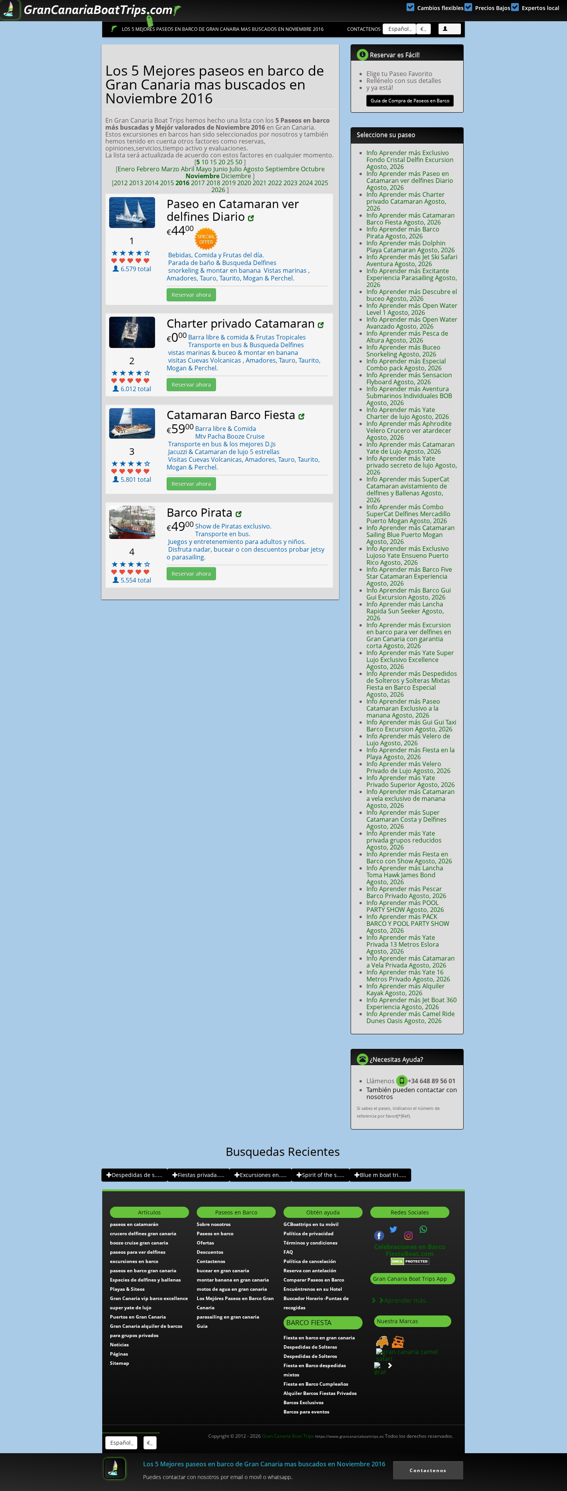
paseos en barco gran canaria (143, 1270)
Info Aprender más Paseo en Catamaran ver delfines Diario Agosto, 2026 (409, 180)
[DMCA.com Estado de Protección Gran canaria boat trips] (410, 1260)
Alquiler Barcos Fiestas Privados (320, 1393)
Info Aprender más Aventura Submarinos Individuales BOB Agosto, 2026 (409, 396)
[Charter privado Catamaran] (322, 325)
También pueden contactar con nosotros (411, 1093)
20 (221, 162)
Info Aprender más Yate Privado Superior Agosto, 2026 (410, 781)
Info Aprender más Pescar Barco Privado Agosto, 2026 (406, 892)
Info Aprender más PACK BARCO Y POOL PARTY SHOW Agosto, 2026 (407, 923)
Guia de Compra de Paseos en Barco (410, 100)
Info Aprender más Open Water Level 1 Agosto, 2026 (411, 309)
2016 (182, 183)
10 (204, 162)
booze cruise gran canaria (139, 1242)
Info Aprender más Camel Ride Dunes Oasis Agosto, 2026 (410, 1017)
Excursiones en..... (263, 1175)
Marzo (170, 169)
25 (230, 162)
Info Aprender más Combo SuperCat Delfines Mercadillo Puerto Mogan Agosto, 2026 (408, 514)
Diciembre (236, 176)
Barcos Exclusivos (304, 1402)
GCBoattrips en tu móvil (311, 1224)
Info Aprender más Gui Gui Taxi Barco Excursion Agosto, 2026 (411, 725)
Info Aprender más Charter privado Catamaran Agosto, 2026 (406, 201)
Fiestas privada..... (201, 1175)
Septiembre (282, 169)
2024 (306, 183)
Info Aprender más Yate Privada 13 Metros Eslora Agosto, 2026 (402, 944)
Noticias (119, 1344)
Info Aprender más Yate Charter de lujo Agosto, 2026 (407, 413)
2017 (198, 183)
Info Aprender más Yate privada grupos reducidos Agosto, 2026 (404, 840)
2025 (321, 183)
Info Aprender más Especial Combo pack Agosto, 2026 (406, 364)
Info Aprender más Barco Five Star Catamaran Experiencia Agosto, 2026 (409, 576)
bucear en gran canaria (223, 1270)
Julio (236, 169)
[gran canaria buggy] (381, 1341)
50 (238, 162)
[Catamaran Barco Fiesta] (302, 416)
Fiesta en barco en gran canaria (319, 1337)
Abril (187, 169)
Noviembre (202, 176)
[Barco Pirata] (239, 514)
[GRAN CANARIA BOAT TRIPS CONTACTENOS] (423, 1229)
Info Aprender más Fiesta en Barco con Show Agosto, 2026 (409, 857)
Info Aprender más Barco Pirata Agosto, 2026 (402, 232)
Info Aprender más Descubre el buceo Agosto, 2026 (411, 295)
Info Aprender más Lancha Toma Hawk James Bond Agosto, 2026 (404, 875)
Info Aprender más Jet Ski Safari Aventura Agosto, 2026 (411, 260)
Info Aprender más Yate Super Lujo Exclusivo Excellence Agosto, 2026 (410, 659)
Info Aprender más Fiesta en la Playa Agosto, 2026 (410, 753)
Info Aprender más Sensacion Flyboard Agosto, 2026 (409, 378)
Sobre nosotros (214, 1224)
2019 (229, 183)
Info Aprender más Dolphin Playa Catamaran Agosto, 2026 (410, 246)
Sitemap (119, 1363)
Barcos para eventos (306, 1411)
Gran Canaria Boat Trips (323, 1436)
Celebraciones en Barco (410, 1247)
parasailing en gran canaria (228, 1317)
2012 (121, 183)
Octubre (313, 169)
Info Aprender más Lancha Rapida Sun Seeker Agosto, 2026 (405, 611)
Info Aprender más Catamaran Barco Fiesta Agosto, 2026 (410, 218)
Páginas (119, 1354)
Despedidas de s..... (137, 1175)
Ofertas (205, 1242)
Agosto (253, 169)
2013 (136, 183)
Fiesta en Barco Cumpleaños (316, 1384)
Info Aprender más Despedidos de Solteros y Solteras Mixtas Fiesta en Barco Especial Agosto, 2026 (411, 684)
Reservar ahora (191, 294)
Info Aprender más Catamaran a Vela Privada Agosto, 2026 (410, 961)
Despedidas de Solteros (310, 1356)
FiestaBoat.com (410, 1254)
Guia (202, 1326)
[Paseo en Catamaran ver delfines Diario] (252, 218)
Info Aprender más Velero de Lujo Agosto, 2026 (408, 739)
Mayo (204, 169)
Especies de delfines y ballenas (145, 1280)
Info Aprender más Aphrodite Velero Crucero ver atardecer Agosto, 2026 (409, 430)
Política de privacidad (309, 1233)
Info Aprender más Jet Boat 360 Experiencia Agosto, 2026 (411, 1003)
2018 (213, 183)
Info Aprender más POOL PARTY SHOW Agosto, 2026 (405, 906)
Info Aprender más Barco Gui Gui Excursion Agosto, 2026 (408, 593)
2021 (260, 183)
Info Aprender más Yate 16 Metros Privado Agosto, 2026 (408, 975)
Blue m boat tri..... (383, 1175)
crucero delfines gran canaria (143, 1233)
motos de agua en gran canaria (232, 1289)
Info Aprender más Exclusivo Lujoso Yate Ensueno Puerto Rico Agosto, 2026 (407, 555)
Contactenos (364, 29)
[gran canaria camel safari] (412, 1354)
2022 (275, 183)
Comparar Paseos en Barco (314, 1280)
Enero (126, 169)
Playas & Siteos (127, 1289)
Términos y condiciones (311, 1242)
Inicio (114, 29)
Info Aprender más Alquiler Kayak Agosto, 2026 (405, 989)
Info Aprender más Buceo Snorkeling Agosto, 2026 (403, 350)
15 (213, 162)
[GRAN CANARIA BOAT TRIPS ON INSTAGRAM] (408, 1235)
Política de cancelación (310, 1261)
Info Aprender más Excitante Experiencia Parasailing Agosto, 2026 (411, 278)
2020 (244, 183)
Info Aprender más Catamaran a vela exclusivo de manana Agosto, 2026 (410, 798)
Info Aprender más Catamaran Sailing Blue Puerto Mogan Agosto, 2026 (410, 534)
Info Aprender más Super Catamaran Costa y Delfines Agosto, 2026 (406, 819)
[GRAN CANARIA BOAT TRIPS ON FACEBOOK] (379, 1235)
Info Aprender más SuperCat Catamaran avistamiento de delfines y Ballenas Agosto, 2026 (407, 489)
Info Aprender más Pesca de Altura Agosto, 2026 (407, 336)
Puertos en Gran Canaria (138, 1317)
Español (398, 28)
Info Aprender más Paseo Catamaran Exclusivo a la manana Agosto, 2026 (403, 708)
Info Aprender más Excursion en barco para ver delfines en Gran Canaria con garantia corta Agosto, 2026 (408, 635)
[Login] (450, 29)
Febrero (148, 169)
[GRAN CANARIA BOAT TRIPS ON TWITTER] (393, 1229)
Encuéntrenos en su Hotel (313, 1289)
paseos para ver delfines (137, 1252)
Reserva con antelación (310, 1270)
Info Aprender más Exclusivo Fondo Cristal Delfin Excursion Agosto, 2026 (410, 160)
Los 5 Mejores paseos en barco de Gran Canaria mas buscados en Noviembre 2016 (223, 29)
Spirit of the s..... (323, 1175)
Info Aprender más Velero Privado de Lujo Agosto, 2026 (408, 767)
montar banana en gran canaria (233, 1280)
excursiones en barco (134, 1261)
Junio (220, 169)
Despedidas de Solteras (310, 1347)
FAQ (288, 1252)
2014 (152, 183)
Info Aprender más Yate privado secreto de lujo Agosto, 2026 (411, 465)
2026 (218, 190)
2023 (290, 183)
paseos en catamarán (134, 1224)
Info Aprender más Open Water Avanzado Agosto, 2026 (411, 323)
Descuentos (210, 1252)
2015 (167, 183)
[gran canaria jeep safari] (397, 1341)
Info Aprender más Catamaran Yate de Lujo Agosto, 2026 (410, 448)
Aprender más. (405, 1300)
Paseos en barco (215, 1233)
